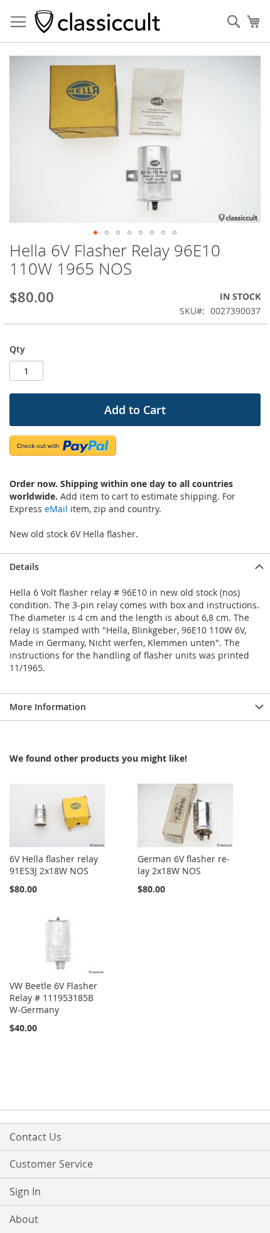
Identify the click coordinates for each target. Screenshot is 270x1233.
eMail (56, 509)
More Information (47, 707)
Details (24, 567)
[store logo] (97, 21)
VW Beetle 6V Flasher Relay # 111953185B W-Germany (53, 998)
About (23, 1219)
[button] (95, 232)
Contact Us (35, 1137)
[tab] (135, 566)
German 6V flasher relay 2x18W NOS (184, 865)
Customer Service (51, 1164)
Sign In (25, 1191)
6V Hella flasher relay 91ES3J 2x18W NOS (53, 865)
